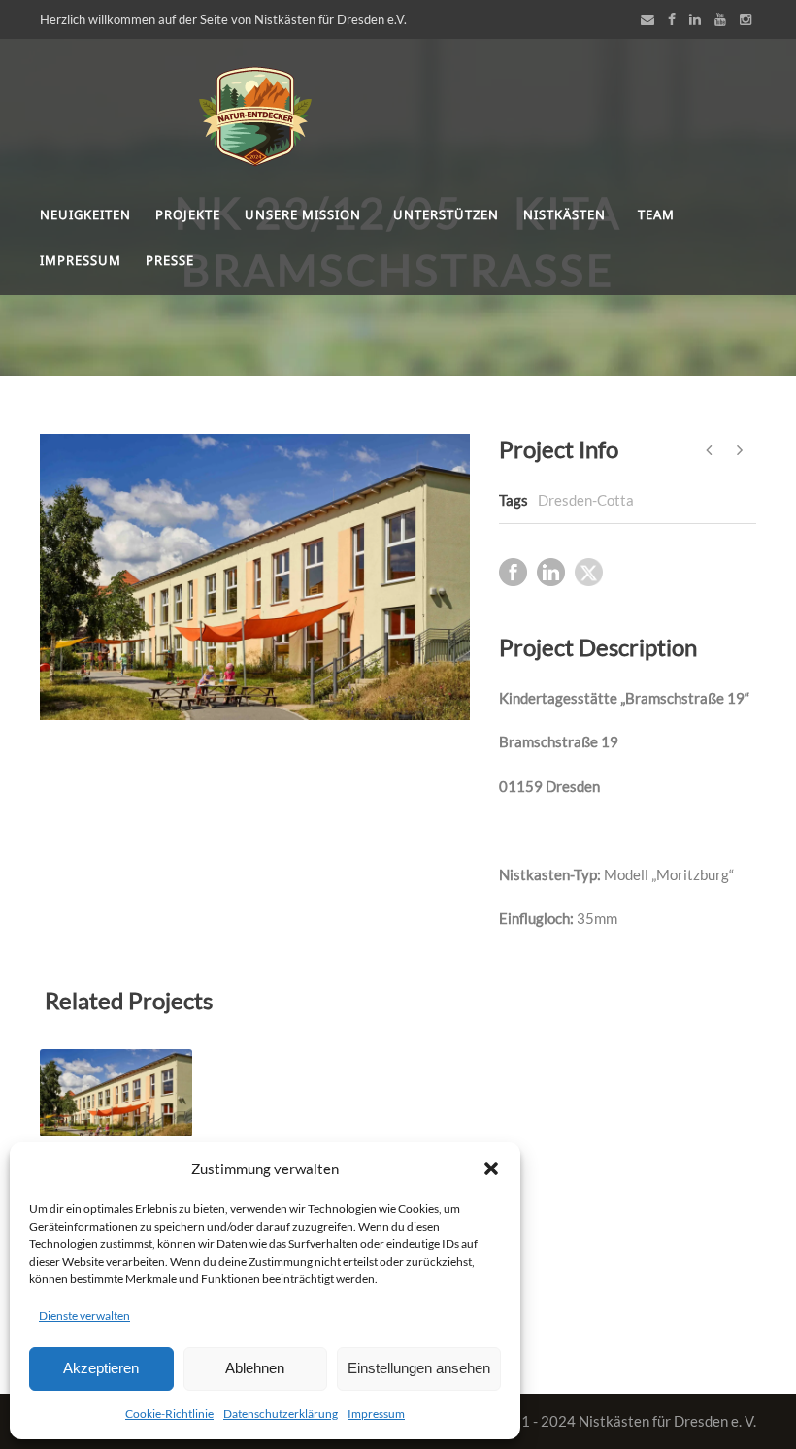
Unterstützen (446, 214)
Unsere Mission (303, 214)
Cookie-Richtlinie (169, 1413)
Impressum (376, 1413)
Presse (170, 260)
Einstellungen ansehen (419, 1368)
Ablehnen (254, 1368)
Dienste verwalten (84, 1315)
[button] (491, 1168)
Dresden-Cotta (586, 500)
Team (656, 214)
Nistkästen (564, 214)
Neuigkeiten (85, 214)
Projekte (187, 214)
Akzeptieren (101, 1368)
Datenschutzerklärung (280, 1413)
